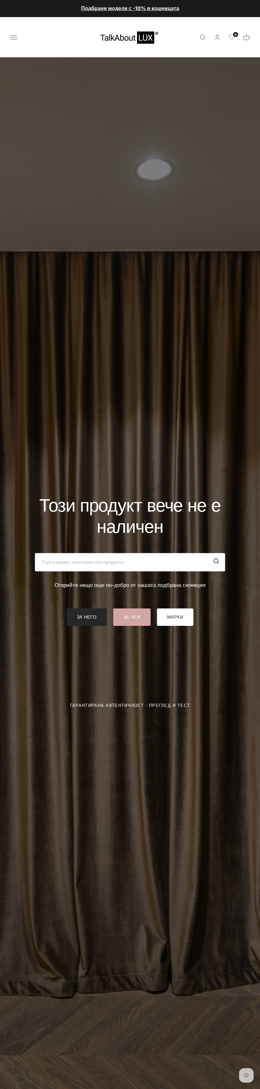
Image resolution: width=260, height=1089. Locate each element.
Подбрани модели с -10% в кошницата (130, 8)
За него (87, 617)
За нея (131, 617)
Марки (175, 617)
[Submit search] (216, 562)
